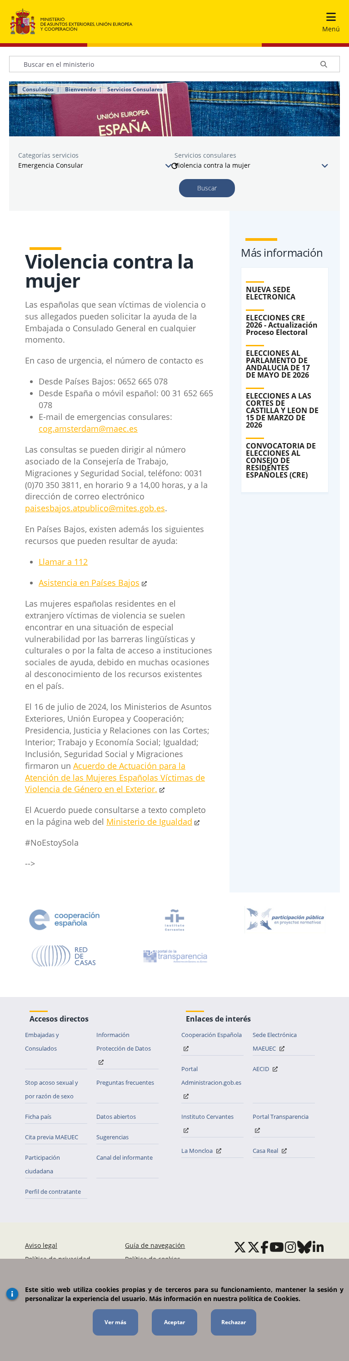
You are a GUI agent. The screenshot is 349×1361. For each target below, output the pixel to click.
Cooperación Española (211, 1035)
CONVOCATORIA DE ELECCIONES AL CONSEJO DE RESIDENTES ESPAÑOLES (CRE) (281, 460)
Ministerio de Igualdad (149, 821)
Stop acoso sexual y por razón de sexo (51, 1089)
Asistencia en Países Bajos (89, 582)
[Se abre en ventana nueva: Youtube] (276, 1247)
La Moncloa (197, 1151)
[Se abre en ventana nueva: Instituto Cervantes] (174, 920)
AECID (261, 1069)
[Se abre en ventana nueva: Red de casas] (64, 956)
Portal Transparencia (281, 1116)
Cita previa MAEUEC (51, 1137)
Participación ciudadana (42, 1164)
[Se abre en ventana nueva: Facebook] (264, 1247)
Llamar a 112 (63, 561)
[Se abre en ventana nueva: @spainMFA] (253, 1247)
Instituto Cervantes (207, 1116)
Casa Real (266, 1151)
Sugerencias (112, 1137)
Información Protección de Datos (123, 1041)
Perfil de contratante (53, 1191)
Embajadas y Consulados (42, 1041)
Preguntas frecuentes (125, 1082)
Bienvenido (80, 89)
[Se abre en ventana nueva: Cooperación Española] (64, 920)
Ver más (115, 1322)
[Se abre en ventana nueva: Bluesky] (304, 1247)
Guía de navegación (155, 1245)
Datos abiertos (116, 1116)
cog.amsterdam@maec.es (88, 428)
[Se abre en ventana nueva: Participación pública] (284, 920)
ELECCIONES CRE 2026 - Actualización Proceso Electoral (282, 325)
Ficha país (38, 1116)
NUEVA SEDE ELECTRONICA (270, 293)
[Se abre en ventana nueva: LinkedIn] (318, 1247)
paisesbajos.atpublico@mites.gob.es (95, 508)
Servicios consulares (205, 155)
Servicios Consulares (135, 89)
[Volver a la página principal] (71, 21)
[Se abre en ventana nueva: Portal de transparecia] (174, 956)
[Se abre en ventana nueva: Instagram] (290, 1247)
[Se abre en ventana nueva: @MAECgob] (240, 1247)
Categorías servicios (48, 155)
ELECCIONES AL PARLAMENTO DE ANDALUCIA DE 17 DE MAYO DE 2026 (278, 364)
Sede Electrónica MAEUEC (275, 1041)
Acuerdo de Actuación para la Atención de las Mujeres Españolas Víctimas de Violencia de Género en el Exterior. (115, 777)
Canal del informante (124, 1157)
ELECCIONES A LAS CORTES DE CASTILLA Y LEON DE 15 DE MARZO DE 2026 (282, 410)
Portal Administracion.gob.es (211, 1076)
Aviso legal (41, 1245)
